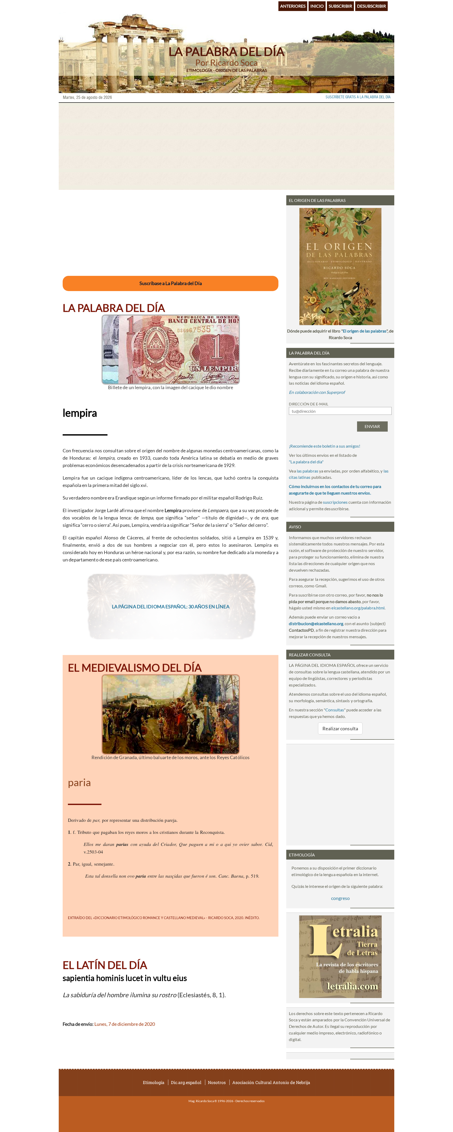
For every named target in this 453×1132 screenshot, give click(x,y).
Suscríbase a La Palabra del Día (170, 283)
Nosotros (217, 1082)
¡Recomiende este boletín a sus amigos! (324, 445)
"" (306, 461)
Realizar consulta (340, 728)
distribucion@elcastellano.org (316, 623)
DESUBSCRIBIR (371, 5)
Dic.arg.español (186, 1082)
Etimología (153, 1082)
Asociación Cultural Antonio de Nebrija (271, 1082)
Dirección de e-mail (308, 404)
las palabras (307, 470)
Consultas (334, 709)
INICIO (317, 5)
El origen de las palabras (364, 330)
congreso (340, 898)
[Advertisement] (226, 146)
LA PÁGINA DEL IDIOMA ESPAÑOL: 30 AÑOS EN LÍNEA (170, 606)
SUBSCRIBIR (340, 5)
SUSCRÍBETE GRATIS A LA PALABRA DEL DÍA (358, 97)
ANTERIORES (292, 5)
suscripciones (335, 502)
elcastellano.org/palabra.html (358, 607)
